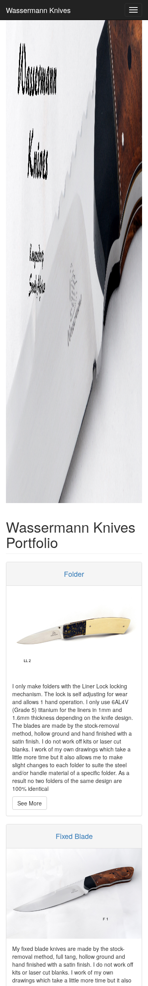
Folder (74, 573)
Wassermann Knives (38, 10)
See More (29, 803)
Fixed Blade (74, 836)
